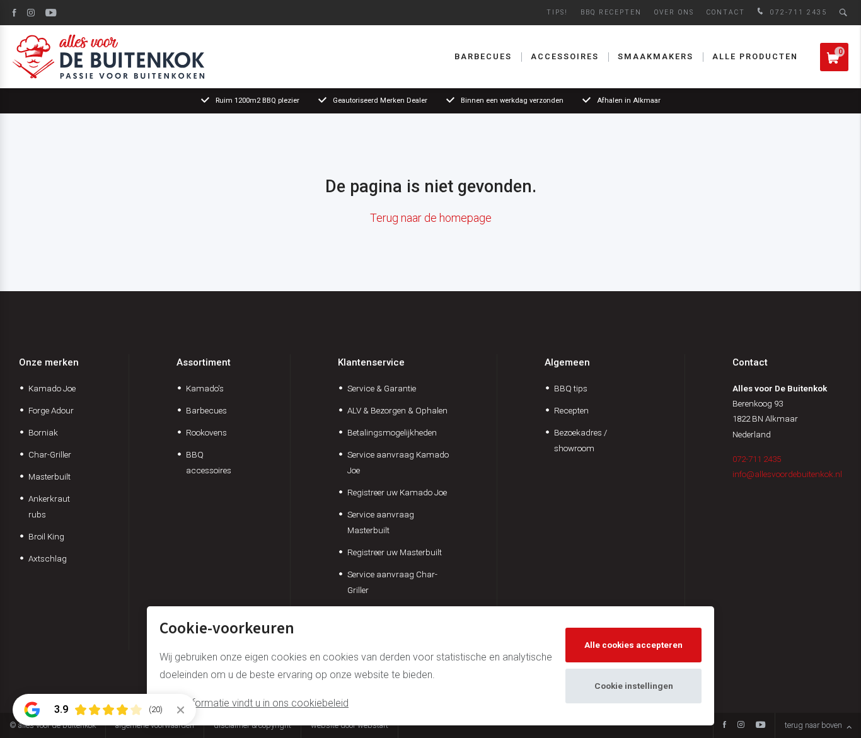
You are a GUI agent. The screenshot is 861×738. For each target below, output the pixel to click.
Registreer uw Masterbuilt (394, 552)
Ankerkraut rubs (49, 506)
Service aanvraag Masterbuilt (380, 522)
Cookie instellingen (633, 686)
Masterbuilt (49, 476)
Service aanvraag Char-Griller (392, 582)
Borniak (43, 432)
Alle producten (755, 56)
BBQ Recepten (611, 12)
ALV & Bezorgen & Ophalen (397, 410)
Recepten (571, 410)
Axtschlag (47, 558)
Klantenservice (371, 362)
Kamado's (205, 388)
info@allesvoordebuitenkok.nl (787, 474)
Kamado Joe (52, 388)
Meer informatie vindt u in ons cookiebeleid (254, 703)
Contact (726, 12)
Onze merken (49, 362)
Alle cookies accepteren (633, 645)
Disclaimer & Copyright (252, 725)
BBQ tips (570, 388)
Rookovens (206, 432)
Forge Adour (51, 410)
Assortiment (203, 362)
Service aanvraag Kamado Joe (398, 462)
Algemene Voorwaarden (154, 725)
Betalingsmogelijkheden (392, 432)
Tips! (557, 12)
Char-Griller (49, 454)
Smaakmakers (655, 56)
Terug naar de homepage (431, 217)
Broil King (46, 536)
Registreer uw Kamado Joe (397, 492)
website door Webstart (349, 725)
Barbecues (483, 56)
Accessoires (565, 56)
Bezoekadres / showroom (580, 440)
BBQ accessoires (208, 462)
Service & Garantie (381, 388)
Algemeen (567, 362)
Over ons (674, 12)
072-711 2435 (797, 12)
